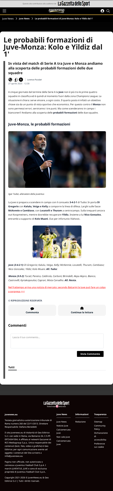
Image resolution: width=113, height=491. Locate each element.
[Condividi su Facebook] (16, 80)
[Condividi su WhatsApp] (10, 80)
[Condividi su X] (21, 80)
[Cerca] (109, 11)
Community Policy (99, 427)
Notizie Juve (62, 425)
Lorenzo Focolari (34, 79)
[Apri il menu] (4, 11)
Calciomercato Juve (63, 431)
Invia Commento (90, 354)
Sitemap (98, 421)
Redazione (80, 421)
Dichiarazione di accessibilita (101, 436)
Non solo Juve (63, 436)
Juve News (8, 18)
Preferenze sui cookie (99, 445)
